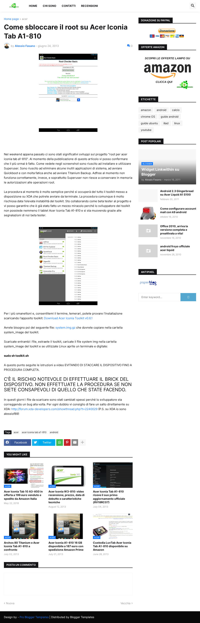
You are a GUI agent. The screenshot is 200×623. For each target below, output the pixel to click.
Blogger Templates (82, 617)
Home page (11, 19)
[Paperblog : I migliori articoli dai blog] (148, 285)
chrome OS (148, 116)
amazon (146, 110)
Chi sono (49, 5)
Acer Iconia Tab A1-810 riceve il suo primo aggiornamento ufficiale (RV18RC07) (109, 497)
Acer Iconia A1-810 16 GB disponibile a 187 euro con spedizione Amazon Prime (65, 546)
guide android (170, 116)
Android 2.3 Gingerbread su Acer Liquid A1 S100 (177, 192)
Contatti (69, 5)
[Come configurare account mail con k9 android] (148, 213)
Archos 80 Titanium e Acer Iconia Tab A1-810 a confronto (21, 546)
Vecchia (125, 603)
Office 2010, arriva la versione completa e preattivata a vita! (174, 229)
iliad (166, 123)
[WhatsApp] (59, 442)
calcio (175, 110)
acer (25, 19)
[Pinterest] (67, 442)
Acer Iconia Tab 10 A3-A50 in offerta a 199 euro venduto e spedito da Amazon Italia (23, 495)
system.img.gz (65, 327)
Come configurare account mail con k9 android (178, 210)
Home (33, 5)
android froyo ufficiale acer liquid (175, 248)
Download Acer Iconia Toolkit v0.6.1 (68, 318)
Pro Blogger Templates (34, 617)
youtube (146, 129)
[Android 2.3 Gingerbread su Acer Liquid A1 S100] (148, 195)
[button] (192, 6)
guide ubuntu (149, 123)
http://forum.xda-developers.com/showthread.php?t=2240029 (54, 409)
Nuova (10, 603)
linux (177, 123)
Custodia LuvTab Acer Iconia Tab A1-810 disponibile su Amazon (112, 546)
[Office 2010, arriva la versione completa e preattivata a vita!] (148, 230)
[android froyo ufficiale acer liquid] (148, 251)
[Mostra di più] (82, 442)
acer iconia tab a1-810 (34, 432)
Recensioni (89, 5)
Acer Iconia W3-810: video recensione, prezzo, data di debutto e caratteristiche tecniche (66, 497)
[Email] (74, 442)
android (54, 432)
